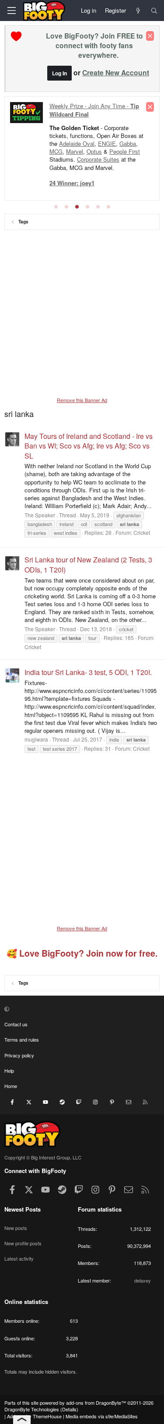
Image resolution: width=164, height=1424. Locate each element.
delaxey (142, 1280)
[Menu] (11, 10)
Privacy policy (19, 1055)
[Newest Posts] (138, 10)
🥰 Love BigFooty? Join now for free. (82, 953)
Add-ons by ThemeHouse (34, 1416)
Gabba (127, 143)
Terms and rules (21, 1039)
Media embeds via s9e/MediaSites (102, 1416)
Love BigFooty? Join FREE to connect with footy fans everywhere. (94, 45)
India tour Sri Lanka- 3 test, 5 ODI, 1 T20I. (88, 672)
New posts (15, 1227)
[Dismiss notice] (150, 36)
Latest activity (19, 1258)
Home (10, 1085)
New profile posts (23, 1243)
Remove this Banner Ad (82, 399)
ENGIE (107, 143)
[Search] (154, 10)
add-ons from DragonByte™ (96, 1402)
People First (124, 151)
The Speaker (39, 515)
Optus (94, 151)
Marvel (74, 151)
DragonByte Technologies (31, 1409)
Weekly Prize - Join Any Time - (94, 110)
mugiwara (36, 739)
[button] (80, 1008)
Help (9, 1070)
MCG (56, 151)
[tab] (56, 206)
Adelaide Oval (76, 143)
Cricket (141, 532)
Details (69, 1409)
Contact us (16, 1024)
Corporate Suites (98, 159)
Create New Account (115, 72)
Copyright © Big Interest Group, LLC (42, 1157)
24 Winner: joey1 (71, 183)
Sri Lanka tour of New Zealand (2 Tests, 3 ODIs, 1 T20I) (88, 564)
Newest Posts (22, 1209)
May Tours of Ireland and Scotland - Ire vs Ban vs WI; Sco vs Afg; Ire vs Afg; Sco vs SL (88, 446)
